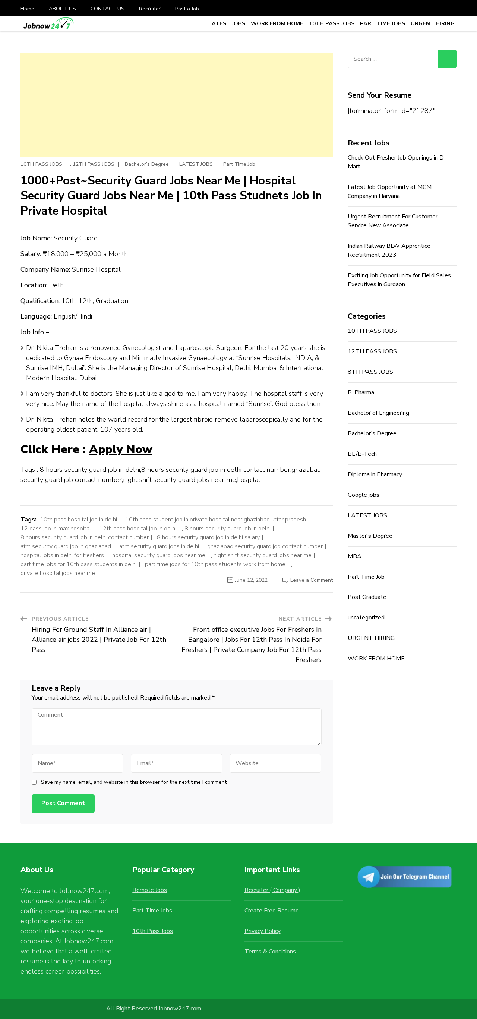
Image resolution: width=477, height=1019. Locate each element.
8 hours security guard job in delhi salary (208, 537)
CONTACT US (107, 8)
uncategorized (366, 617)
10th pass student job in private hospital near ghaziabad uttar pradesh (215, 519)
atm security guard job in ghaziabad (65, 546)
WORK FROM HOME (277, 23)
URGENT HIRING (433, 23)
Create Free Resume (271, 910)
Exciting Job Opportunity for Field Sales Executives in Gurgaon (399, 279)
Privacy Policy (262, 931)
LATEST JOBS (226, 23)
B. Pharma (361, 392)
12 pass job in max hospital (55, 528)
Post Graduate (367, 597)
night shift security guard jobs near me (263, 555)
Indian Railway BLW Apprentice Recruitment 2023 (389, 250)
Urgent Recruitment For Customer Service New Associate (392, 221)
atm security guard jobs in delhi (159, 546)
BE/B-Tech (362, 454)
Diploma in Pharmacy (375, 474)
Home (27, 8)
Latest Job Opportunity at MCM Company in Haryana (390, 191)
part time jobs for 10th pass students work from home (215, 564)
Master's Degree (370, 536)
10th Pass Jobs (152, 931)
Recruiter (150, 8)
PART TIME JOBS (382, 23)
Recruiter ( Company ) (272, 890)
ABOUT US (62, 8)
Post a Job (187, 8)
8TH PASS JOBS (370, 372)
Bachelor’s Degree (147, 164)
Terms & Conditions (270, 951)
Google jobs (363, 495)
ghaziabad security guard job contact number (265, 546)
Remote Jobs (149, 890)
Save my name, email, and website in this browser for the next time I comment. (134, 782)
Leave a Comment (311, 580)
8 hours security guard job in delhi (227, 528)
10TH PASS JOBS (331, 23)
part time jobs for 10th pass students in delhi (78, 564)
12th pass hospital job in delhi (137, 528)
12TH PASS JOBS (93, 164)
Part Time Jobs (152, 910)
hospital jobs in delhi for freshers (62, 555)
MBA (354, 556)
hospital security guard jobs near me (158, 555)
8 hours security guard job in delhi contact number (84, 537)
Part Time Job (239, 164)
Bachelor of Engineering (378, 413)
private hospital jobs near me (57, 573)
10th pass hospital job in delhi (78, 519)
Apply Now (120, 449)
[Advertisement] (176, 105)
